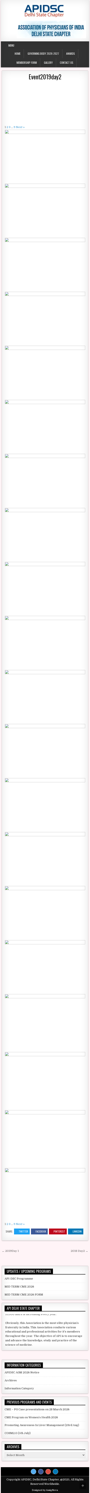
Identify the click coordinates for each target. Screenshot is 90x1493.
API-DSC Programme (19, 1278)
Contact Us (66, 62)
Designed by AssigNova (45, 1490)
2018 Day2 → (79, 1250)
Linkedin (77, 1231)
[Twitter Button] (33, 1471)
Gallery (48, 62)
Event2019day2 (45, 76)
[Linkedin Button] (55, 1471)
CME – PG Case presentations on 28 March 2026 (37, 1409)
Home (18, 53)
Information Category (19, 1388)
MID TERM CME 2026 (19, 1286)
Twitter (23, 1231)
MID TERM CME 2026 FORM (24, 1294)
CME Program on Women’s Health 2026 (31, 1417)
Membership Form (27, 62)
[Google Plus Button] (48, 1471)
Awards (70, 53)
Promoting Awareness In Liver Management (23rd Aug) (42, 1425)
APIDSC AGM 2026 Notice (22, 1372)
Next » (20, 127)
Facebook (41, 1231)
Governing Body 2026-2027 (43, 53)
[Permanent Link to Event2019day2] (45, 102)
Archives (11, 1380)
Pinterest (59, 1231)
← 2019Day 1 (10, 1250)
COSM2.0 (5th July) (18, 1433)
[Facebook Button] (41, 1471)
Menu (11, 45)
